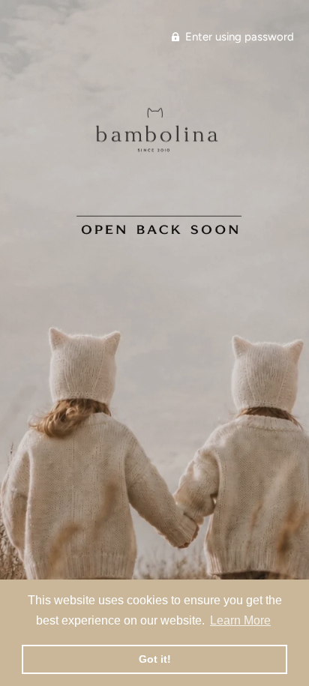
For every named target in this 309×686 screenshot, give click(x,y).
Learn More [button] (240, 620)
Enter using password (238, 36)
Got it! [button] (155, 659)
